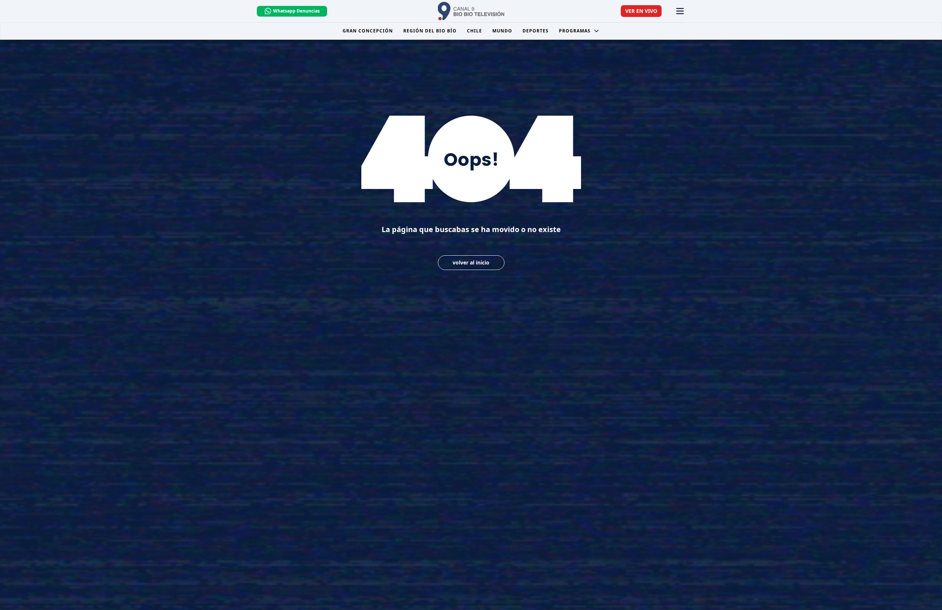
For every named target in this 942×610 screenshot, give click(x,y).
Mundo (502, 31)
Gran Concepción (368, 31)
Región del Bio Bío (430, 31)
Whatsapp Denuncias (296, 11)
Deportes (536, 31)
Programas (575, 31)
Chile (474, 31)
